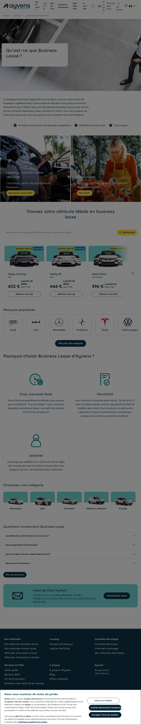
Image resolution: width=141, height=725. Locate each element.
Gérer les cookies (103, 700)
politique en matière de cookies (32, 722)
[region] (70, 707)
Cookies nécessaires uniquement (106, 707)
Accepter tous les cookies (105, 715)
